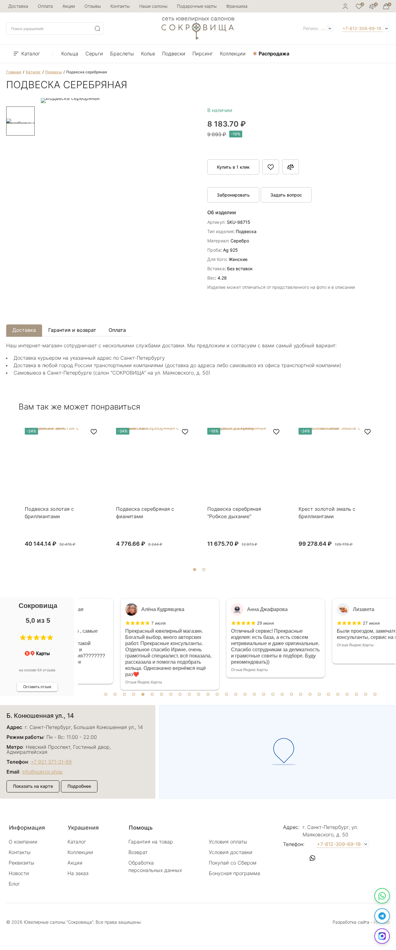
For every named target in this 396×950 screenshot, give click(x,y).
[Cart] (386, 6)
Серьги (94, 53)
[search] (97, 28)
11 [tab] (198, 694)
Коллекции (233, 53)
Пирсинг (202, 53)
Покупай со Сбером (232, 863)
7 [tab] (161, 694)
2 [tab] (115, 694)
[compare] (372, 6)
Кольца (69, 53)
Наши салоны (153, 6)
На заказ (77, 873)
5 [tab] (142, 694)
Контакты (120, 6)
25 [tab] (328, 694)
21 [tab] (291, 694)
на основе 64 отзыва (37, 670)
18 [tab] (263, 694)
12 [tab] (207, 694)
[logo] (198, 38)
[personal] (345, 6)
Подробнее (79, 786)
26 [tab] (337, 694)
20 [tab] (282, 694)
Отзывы (92, 6)
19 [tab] (272, 694)
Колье (148, 53)
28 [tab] (356, 694)
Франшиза (237, 6)
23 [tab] (310, 694)
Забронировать (233, 194)
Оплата (45, 6)
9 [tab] (180, 694)
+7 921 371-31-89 (51, 762)
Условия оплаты (228, 842)
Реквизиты (21, 863)
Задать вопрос (286, 194)
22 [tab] (300, 694)
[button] (22, 637)
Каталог (30, 53)
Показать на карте (33, 786)
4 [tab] (133, 694)
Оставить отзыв (37, 687)
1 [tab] (105, 694)
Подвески (173, 53)
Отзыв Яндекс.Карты (104, 682)
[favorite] (93, 432)
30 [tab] (375, 694)
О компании (23, 842)
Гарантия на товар (150, 842)
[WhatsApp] (382, 896)
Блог (14, 884)
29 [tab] (365, 694)
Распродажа (274, 53)
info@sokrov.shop (42, 772)
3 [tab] (124, 694)
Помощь (141, 827)
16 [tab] (245, 694)
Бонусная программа (234, 873)
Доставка (18, 6)
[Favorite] (359, 6)
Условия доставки (230, 852)
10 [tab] (189, 694)
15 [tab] (235, 694)
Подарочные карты (197, 6)
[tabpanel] (131, 644)
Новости (19, 873)
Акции (68, 6)
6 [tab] (152, 694)
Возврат (138, 852)
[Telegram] (382, 916)
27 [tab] (347, 694)
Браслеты (122, 53)
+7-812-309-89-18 (361, 28)
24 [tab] (319, 694)
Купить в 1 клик (233, 167)
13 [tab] (217, 694)
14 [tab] (226, 694)
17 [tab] (254, 694)
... (323, 28)
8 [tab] (170, 694)
